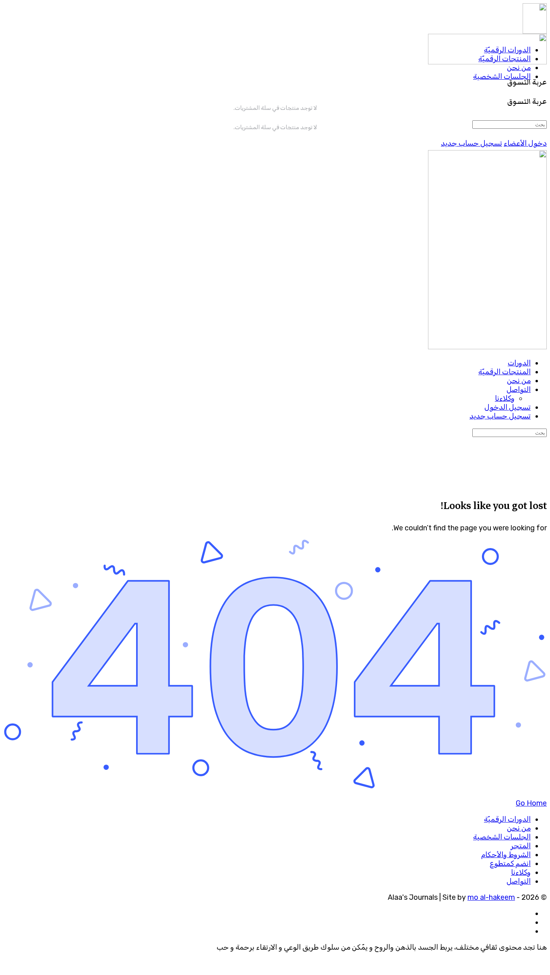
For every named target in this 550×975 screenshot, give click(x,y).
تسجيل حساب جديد (471, 143)
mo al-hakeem (491, 897)
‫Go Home (531, 803)
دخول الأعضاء (525, 143)
